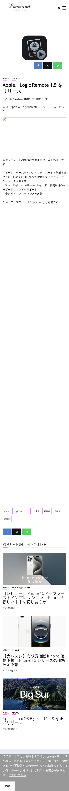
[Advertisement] (34, 355)
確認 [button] (7, 786)
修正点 (36, 511)
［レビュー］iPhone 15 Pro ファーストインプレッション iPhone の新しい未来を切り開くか (34, 597)
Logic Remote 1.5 (21, 511)
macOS (15, 713)
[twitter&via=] (47, 65)
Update (15, 78)
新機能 (7, 518)
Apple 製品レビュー (21, 587)
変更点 (47, 511)
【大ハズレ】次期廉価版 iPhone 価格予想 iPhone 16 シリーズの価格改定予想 (34, 660)
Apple (5, 78)
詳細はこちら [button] (17, 775)
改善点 (57, 511)
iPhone (15, 650)
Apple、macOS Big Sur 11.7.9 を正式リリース (33, 720)
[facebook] (38, 65)
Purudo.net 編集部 (21, 99)
